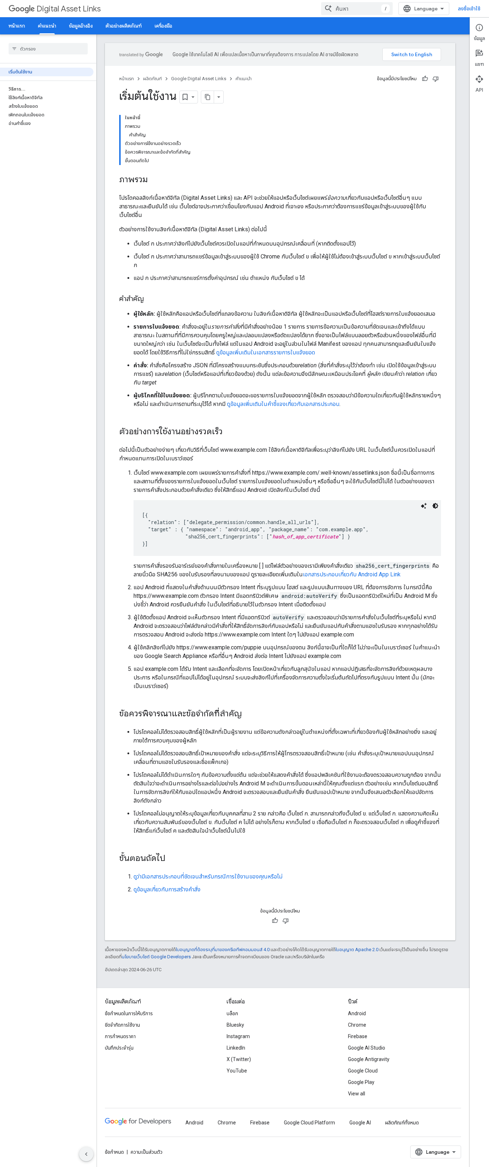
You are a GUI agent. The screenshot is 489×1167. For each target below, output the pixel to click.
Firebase (357, 1036)
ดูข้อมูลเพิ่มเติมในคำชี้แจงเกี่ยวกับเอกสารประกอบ (283, 404)
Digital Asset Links (69, 9)
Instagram (238, 1036)
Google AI (360, 1122)
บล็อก (232, 1013)
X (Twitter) (239, 1059)
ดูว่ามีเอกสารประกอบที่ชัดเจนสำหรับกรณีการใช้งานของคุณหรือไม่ (208, 876)
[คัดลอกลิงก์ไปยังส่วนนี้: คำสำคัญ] (151, 299)
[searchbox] (48, 48)
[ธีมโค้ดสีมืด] (435, 506)
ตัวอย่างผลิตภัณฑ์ (124, 26)
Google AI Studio (366, 1048)
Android (357, 1013)
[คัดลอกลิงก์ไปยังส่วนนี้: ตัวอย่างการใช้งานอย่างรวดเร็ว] (230, 432)
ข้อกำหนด (114, 1152)
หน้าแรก (17, 26)
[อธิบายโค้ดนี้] (424, 506)
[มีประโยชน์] (425, 78)
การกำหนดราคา (120, 1036)
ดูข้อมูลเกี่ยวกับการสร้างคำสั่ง (167, 889)
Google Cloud (363, 1071)
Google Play (361, 1082)
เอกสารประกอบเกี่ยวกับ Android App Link (352, 574)
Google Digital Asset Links (198, 78)
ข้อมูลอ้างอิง (81, 26)
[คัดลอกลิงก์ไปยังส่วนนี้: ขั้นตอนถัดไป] (172, 858)
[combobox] (357, 8)
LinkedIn (236, 1048)
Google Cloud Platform (309, 1122)
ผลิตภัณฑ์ (152, 78)
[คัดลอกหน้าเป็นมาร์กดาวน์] (207, 97)
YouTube (237, 1071)
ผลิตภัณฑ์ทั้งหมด (402, 1122)
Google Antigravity (368, 1059)
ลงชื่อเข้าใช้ (469, 8)
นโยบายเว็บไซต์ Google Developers (156, 956)
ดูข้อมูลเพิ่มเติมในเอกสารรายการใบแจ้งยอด (265, 352)
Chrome (357, 1025)
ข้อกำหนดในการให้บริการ (129, 1013)
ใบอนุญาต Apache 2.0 (356, 949)
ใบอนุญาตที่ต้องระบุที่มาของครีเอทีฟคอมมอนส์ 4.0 (223, 949)
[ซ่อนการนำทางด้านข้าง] (86, 1154)
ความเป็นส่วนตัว (147, 1152)
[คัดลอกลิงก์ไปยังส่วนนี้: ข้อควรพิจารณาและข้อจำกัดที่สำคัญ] (249, 714)
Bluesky (235, 1025)
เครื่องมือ (163, 26)
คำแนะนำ (47, 26)
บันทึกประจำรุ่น (119, 1048)
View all (356, 1093)
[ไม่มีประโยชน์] (435, 78)
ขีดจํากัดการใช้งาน (122, 1025)
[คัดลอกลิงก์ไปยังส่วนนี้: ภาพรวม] (155, 180)
